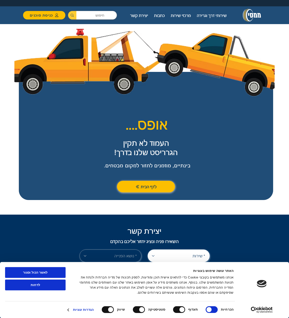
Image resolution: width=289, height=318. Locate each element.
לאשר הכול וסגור (35, 272)
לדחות (35, 285)
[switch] (180, 309)
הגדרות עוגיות (83, 309)
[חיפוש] (72, 15)
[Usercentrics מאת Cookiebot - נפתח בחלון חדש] (261, 310)
